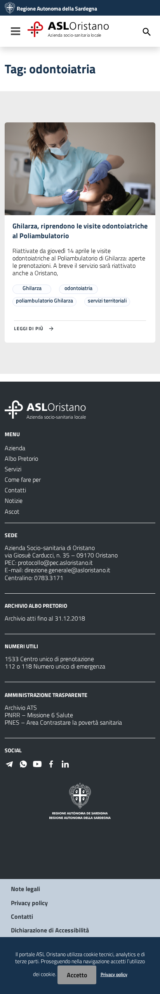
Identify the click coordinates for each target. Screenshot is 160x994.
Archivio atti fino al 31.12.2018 (45, 618)
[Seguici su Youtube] (37, 763)
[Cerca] (146, 32)
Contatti (22, 916)
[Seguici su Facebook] (51, 763)
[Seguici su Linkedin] (65, 763)
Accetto (77, 975)
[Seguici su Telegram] (9, 763)
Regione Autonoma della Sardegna (57, 8)
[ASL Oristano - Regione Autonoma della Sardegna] (45, 409)
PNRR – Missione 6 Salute (39, 715)
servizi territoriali (107, 300)
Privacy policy (29, 902)
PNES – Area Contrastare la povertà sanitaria (63, 722)
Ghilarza (32, 288)
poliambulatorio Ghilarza (44, 300)
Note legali (25, 888)
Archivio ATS (21, 707)
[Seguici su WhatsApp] (23, 763)
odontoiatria (78, 288)
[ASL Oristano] (10, 9)
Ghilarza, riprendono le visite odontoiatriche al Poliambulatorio (80, 231)
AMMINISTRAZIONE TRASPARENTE (46, 695)
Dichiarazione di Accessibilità (50, 930)
